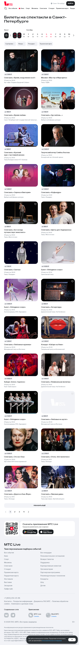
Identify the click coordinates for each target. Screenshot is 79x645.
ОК (72, 639)
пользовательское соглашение (52, 640)
